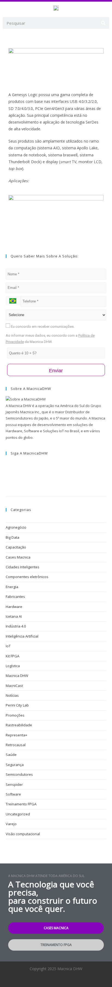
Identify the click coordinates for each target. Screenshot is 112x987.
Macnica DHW (17, 675)
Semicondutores (19, 774)
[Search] (103, 23)
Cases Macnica (18, 557)
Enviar (56, 370)
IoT (8, 646)
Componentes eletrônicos (27, 576)
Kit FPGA (12, 656)
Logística (13, 665)
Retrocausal (16, 744)
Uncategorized (18, 814)
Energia (12, 586)
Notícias (12, 695)
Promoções (15, 715)
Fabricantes (15, 596)
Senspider (14, 784)
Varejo (11, 823)
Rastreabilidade (19, 725)
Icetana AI (14, 616)
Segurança (15, 764)
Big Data (12, 537)
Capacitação (16, 547)
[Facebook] (7, 463)
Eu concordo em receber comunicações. (42, 326)
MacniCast (14, 685)
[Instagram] (7, 469)
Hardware (14, 606)
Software (13, 794)
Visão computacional (23, 833)
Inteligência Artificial (22, 636)
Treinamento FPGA (21, 804)
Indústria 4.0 (16, 626)
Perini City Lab (17, 705)
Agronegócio (16, 527)
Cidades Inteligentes (22, 567)
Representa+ (16, 735)
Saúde (11, 754)
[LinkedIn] (7, 476)
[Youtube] (7, 482)
